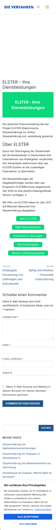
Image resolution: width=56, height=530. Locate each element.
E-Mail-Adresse (12, 359)
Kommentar (10, 317)
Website (7, 373)
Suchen (46, 428)
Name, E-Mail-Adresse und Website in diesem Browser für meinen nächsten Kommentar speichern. (26, 390)
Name (6, 345)
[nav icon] (47, 7)
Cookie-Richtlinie (42, 509)
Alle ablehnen (28, 524)
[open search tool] (38, 7)
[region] (28, 505)
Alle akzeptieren (28, 516)
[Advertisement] (28, 50)
